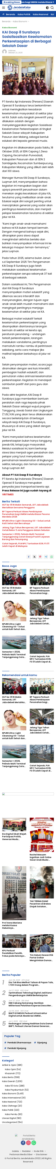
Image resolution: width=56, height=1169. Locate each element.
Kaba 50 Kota (11, 1085)
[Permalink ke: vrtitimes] (4, 51)
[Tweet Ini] (34, 557)
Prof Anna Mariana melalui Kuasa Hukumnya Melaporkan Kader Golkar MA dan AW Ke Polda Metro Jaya (13, 925)
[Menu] (4, 7)
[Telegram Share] (46, 557)
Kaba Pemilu (11, 1114)
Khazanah (10, 1073)
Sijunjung (42, 1042)
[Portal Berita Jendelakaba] (18, 7)
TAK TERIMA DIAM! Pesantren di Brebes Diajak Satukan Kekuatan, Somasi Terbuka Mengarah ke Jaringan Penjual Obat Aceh (41, 904)
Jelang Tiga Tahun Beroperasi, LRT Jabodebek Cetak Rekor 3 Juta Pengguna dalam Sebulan (26, 528)
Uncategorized (9, 1122)
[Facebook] (23, 1143)
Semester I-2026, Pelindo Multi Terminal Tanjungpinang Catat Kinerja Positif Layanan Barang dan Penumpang (26, 537)
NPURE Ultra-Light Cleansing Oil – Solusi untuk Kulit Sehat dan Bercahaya (26, 522)
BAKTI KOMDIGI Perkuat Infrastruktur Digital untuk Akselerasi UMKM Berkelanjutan (28, 1014)
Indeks (15, 1151)
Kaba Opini (10, 1069)
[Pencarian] (52, 7)
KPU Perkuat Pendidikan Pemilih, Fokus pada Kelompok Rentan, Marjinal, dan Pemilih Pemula (14, 953)
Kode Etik (39, 1151)
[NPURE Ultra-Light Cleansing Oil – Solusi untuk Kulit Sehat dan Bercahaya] (14, 610)
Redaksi (26, 1151)
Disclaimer (41, 1154)
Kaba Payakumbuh (14, 1089)
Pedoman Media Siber (21, 1154)
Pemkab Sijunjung (16, 1048)
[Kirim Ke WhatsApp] (52, 557)
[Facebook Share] (29, 557)
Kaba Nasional (9, 1101)
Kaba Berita (7, 1077)
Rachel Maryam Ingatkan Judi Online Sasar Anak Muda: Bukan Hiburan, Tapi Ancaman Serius (40, 857)
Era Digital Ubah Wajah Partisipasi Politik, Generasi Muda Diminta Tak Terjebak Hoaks (14, 837)
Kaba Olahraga (9, 1105)
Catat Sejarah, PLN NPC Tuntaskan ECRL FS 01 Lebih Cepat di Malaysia (25, 544)
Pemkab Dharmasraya (19, 1042)
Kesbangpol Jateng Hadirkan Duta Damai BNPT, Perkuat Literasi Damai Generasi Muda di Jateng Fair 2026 (31, 1024)
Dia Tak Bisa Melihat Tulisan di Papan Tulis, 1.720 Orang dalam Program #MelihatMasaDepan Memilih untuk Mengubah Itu (31, 983)
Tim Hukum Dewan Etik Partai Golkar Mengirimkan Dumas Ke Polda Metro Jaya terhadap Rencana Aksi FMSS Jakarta (41, 958)
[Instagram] (28, 1143)
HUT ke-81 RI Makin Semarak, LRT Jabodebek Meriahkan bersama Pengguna (25, 506)
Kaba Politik (7, 1110)
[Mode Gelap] (47, 7)
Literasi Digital (9, 1118)
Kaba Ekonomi (9, 27)
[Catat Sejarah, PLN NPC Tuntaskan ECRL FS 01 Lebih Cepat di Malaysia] (42, 645)
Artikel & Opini (9, 1065)
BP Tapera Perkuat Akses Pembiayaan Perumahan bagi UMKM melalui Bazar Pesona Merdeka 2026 (26, 514)
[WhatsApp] (33, 1143)
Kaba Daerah (8, 1081)
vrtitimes (12, 50)
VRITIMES (8, 494)
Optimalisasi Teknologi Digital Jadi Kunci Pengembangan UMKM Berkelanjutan (30, 994)
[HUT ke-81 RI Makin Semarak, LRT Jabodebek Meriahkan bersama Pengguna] (14, 577)
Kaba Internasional (11, 1097)
